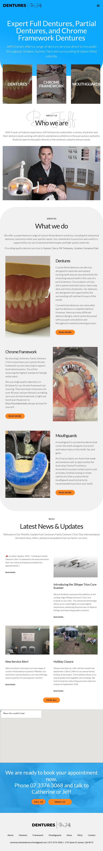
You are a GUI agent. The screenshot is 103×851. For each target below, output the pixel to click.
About (10, 835)
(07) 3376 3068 (55, 842)
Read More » (10, 572)
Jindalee (78, 248)
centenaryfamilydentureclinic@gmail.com (28, 842)
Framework (38, 835)
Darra (55, 248)
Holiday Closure (63, 661)
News (69, 835)
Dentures (17, 84)
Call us (38, 801)
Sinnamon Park (91, 248)
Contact (91, 835)
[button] (98, 5)
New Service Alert (16, 661)
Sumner (47, 248)
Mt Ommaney (66, 248)
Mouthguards (86, 84)
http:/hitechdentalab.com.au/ (20, 403)
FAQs (80, 835)
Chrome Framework (51, 84)
